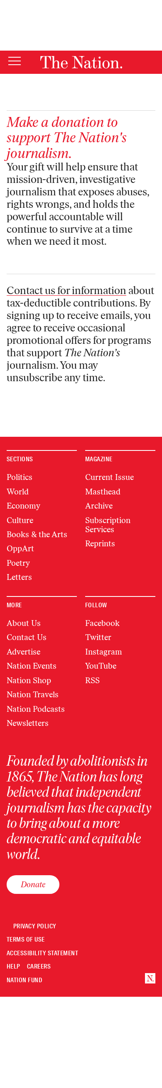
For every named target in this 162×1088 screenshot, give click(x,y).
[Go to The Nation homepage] (81, 62)
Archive (99, 506)
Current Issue (109, 477)
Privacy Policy (34, 926)
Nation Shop (29, 680)
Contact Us (27, 637)
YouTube (100, 666)
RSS (92, 680)
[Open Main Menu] (14, 61)
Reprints (100, 543)
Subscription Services (107, 525)
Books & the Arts (37, 534)
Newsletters (28, 723)
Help (13, 966)
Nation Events (31, 666)
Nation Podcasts (36, 709)
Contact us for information (66, 290)
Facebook (102, 623)
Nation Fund (24, 980)
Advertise (23, 652)
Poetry (18, 563)
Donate (33, 884)
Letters (19, 577)
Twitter (98, 637)
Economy (23, 506)
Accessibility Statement (42, 953)
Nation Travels (33, 694)
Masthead (102, 492)
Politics (19, 477)
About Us (24, 623)
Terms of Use (26, 939)
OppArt (20, 548)
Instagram (103, 652)
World (18, 492)
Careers (39, 966)
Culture (20, 520)
